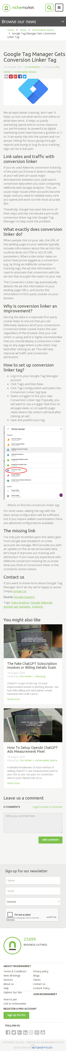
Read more (13, 699)
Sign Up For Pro (16, 1015)
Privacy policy (40, 971)
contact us (19, 591)
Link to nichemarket (15, 1003)
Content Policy (41, 988)
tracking (37, 607)
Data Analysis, (20, 603)
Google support (24, 597)
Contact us (39, 984)
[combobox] (33, 901)
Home (10, 30)
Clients (37, 979)
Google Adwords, (42, 603)
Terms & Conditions (15, 971)
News (23, 30)
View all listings (12, 975)
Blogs (36, 975)
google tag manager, (17, 607)
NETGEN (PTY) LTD (42, 1047)
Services (8, 979)
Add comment (50, 839)
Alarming (40, 676)
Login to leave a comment (47, 806)
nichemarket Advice (43, 30)
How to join (10, 999)
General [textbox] (11, 901)
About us (9, 984)
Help (6, 988)
